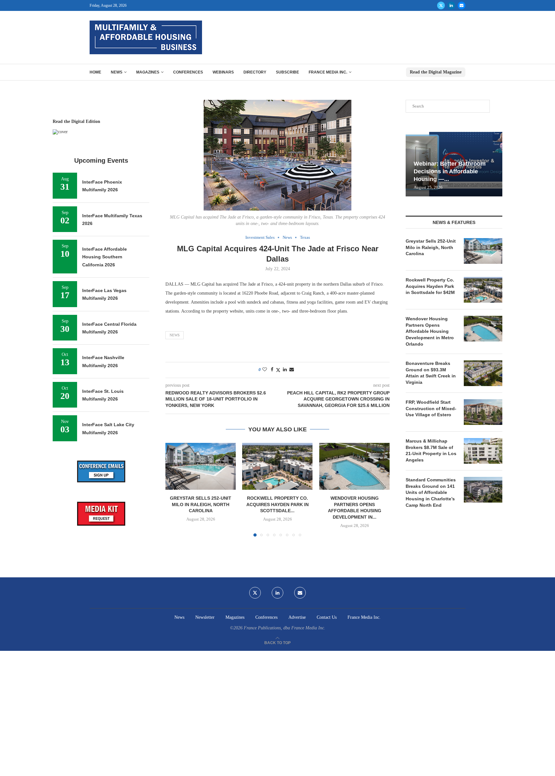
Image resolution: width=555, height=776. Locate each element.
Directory (254, 72)
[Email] (461, 5)
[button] (174, 489)
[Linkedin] (451, 5)
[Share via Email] (291, 369)
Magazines (147, 72)
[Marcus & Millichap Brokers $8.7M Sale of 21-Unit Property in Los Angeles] (483, 451)
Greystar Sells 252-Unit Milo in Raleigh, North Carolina (200, 504)
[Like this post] (264, 369)
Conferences (188, 72)
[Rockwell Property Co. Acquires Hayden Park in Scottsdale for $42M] (277, 466)
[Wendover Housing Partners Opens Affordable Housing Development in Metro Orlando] (354, 466)
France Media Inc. (328, 72)
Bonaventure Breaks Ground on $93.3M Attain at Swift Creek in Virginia (431, 373)
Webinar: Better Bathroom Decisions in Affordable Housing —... (450, 171)
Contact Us (327, 617)
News (116, 72)
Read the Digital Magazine (436, 72)
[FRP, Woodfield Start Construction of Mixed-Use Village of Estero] (483, 412)
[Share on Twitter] (278, 370)
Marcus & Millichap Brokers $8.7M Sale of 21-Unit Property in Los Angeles (431, 450)
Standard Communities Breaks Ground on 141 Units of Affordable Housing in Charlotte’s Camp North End (431, 492)
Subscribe (287, 72)
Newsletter (205, 617)
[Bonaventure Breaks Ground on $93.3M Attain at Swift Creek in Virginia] (483, 373)
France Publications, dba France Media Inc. (284, 627)
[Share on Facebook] (272, 369)
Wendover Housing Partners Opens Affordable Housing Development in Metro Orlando (430, 331)
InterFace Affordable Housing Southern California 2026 (104, 256)
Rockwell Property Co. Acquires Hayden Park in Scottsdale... (277, 504)
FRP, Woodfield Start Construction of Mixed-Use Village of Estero (431, 408)
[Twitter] (441, 5)
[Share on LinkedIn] (285, 369)
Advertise (297, 617)
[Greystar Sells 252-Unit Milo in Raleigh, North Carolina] (200, 466)
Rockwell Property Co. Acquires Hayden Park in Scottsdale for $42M (430, 286)
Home (95, 72)
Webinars (223, 72)
